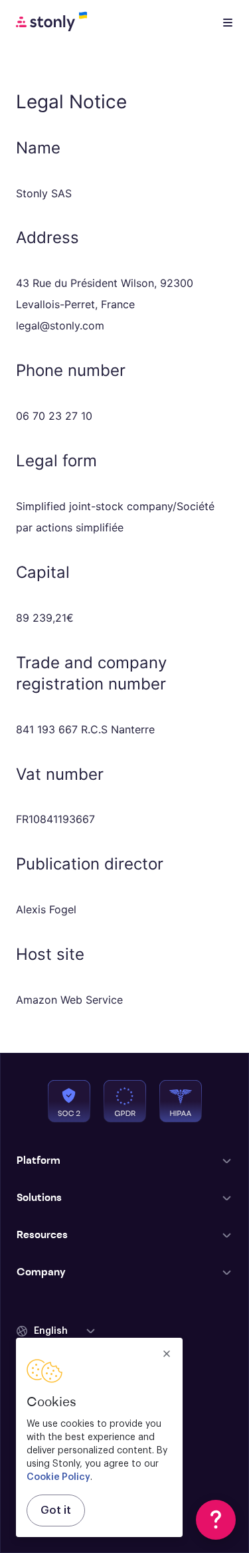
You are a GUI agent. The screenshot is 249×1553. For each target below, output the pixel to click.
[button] (56, 1331)
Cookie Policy (58, 1477)
